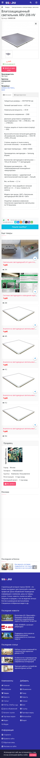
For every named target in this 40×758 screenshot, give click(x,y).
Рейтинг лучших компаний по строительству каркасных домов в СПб (26, 651)
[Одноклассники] (21, 222)
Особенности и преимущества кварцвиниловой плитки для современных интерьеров (26, 660)
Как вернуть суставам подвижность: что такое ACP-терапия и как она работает (25, 566)
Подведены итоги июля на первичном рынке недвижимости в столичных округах (25, 636)
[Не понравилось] (8, 220)
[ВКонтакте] (18, 222)
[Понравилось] (3, 220)
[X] (26, 222)
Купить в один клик (9, 69)
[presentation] (5, 567)
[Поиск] (31, 2)
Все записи (10, 484)
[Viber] (29, 222)
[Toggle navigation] (36, 2)
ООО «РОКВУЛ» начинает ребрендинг (24, 626)
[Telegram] (23, 222)
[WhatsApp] (32, 222)
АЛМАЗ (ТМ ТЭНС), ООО (8, 89)
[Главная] (2, 7)
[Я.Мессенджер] (15, 222)
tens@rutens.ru (8, 222)
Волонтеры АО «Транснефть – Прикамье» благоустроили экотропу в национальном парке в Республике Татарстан (26, 618)
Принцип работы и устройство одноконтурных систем (26, 667)
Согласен (33, 755)
